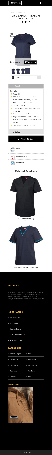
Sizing (17, 132)
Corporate (16, 12)
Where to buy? (27, 139)
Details (18, 86)
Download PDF (21, 156)
